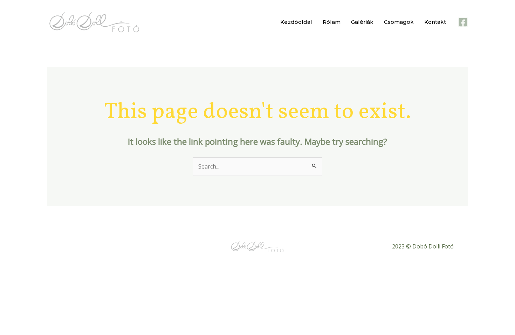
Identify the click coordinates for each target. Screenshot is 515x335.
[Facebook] (463, 22)
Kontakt (435, 22)
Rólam (332, 22)
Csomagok (399, 22)
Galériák (362, 22)
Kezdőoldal (296, 22)
